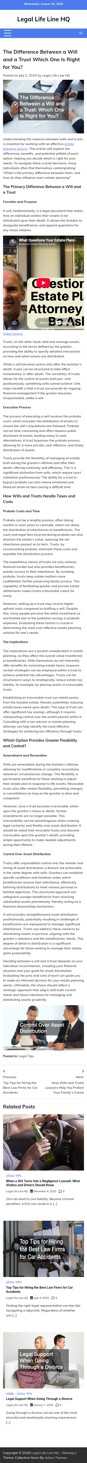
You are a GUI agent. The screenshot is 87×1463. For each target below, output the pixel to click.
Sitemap (68, 1453)
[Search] (81, 33)
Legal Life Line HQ (43, 19)
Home (10, 1393)
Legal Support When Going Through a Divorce (39, 1399)
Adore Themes (56, 1458)
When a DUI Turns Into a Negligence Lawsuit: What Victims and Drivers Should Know (43, 1183)
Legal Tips (26, 1056)
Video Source (13, 334)
